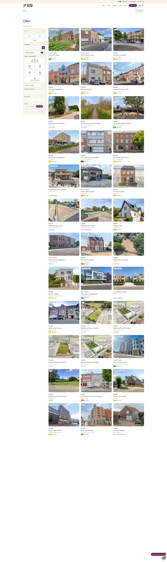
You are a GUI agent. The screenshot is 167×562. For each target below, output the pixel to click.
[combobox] (33, 47)
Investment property (29, 85)
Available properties (29, 52)
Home (24, 10)
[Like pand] (78, 29)
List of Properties (139, 10)
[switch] (42, 52)
